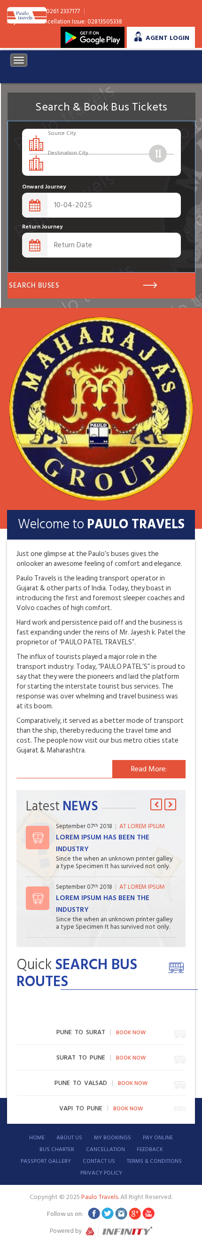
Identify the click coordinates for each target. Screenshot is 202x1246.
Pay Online (158, 1137)
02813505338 (104, 21)
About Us (69, 1137)
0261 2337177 (63, 11)
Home (37, 1137)
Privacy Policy (101, 1172)
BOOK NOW (131, 1031)
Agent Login (167, 37)
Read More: (149, 769)
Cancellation (105, 1149)
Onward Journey (44, 186)
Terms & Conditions (154, 1161)
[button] (156, 804)
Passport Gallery (46, 1161)
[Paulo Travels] (27, 14)
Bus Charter (56, 1149)
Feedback (150, 1149)
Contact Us (99, 1161)
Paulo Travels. (100, 1196)
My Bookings (112, 1137)
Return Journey (42, 226)
